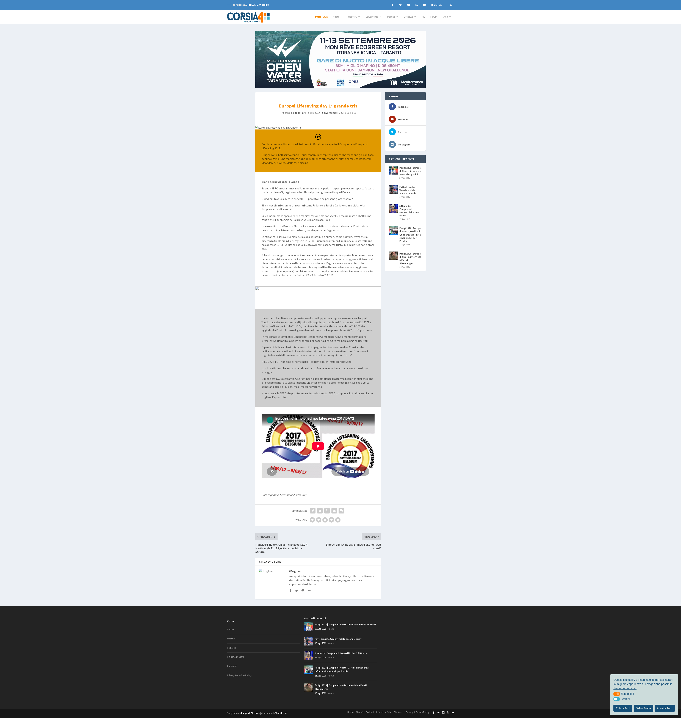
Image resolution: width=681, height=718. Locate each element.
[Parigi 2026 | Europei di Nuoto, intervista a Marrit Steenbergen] (393, 256)
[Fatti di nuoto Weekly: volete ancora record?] (393, 189)
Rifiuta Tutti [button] (623, 708)
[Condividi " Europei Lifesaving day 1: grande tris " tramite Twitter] (319, 510)
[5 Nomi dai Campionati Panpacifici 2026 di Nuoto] (393, 208)
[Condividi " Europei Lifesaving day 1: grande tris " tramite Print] (341, 510)
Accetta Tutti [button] (664, 708)
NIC (423, 16)
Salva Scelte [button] (643, 708)
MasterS (352, 16)
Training (391, 16)
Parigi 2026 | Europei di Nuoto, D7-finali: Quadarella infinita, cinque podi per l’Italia (410, 235)
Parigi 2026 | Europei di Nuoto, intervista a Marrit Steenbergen (410, 258)
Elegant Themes (250, 713)
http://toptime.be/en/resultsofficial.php (326, 361)
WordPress (281, 713)
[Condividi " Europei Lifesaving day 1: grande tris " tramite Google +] (327, 510)
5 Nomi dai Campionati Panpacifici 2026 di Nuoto (409, 210)
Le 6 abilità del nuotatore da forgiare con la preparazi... (276, 5)
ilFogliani (300, 112)
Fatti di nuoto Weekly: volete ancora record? (407, 190)
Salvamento (372, 16)
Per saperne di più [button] (624, 688)
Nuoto (336, 16)
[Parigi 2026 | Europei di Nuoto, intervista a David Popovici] (393, 170)
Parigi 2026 (321, 16)
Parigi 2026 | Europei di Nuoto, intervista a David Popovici (410, 171)
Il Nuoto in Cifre (235, 656)
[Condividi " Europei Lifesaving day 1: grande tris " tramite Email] (334, 510)
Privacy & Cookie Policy (239, 675)
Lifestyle (408, 16)
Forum (433, 16)
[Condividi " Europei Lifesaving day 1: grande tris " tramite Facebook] (312, 510)
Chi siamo (232, 666)
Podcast (231, 647)
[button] (616, 694)
